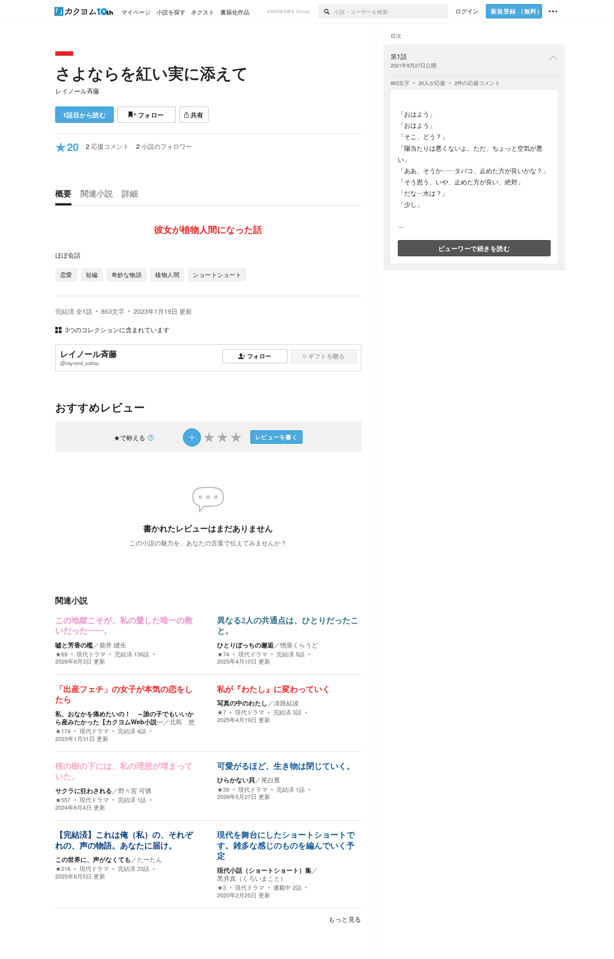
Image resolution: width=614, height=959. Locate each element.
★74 (223, 654)
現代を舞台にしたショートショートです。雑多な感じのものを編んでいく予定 (286, 845)
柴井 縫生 (112, 644)
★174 (63, 731)
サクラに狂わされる (83, 790)
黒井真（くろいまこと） (251, 878)
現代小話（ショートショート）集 (264, 869)
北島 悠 (182, 721)
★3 (221, 887)
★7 (221, 712)
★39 (223, 789)
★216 (63, 868)
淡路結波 (286, 702)
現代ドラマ (91, 654)
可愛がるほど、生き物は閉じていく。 (286, 766)
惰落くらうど (299, 644)
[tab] (65, 195)
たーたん (149, 859)
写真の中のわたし (242, 702)
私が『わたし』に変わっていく (273, 689)
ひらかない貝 (236, 779)
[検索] (326, 11)
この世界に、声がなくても (93, 859)
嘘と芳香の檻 (74, 644)
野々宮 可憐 (134, 790)
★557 (63, 799)
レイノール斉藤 (77, 90)
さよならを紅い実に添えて (151, 73)
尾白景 (270, 779)
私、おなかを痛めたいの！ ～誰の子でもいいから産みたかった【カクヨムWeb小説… (124, 717)
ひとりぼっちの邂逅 (245, 644)
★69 (61, 654)
